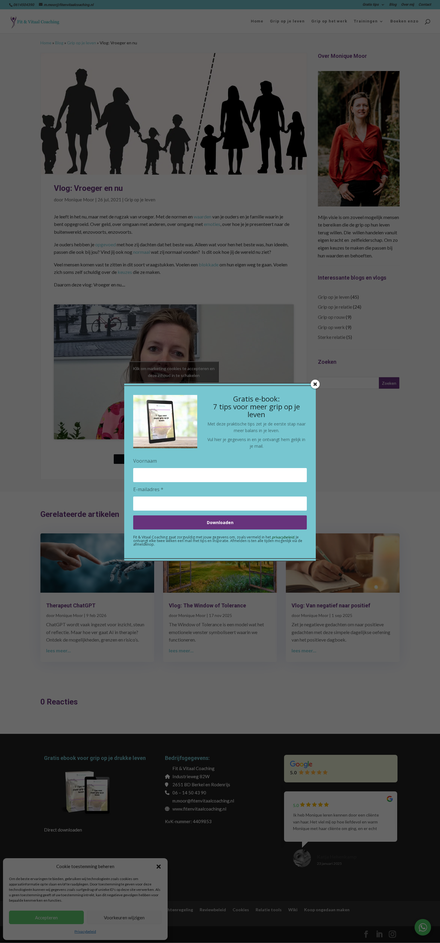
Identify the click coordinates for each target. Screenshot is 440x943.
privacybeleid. (283, 537)
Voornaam (145, 460)
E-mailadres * (148, 489)
